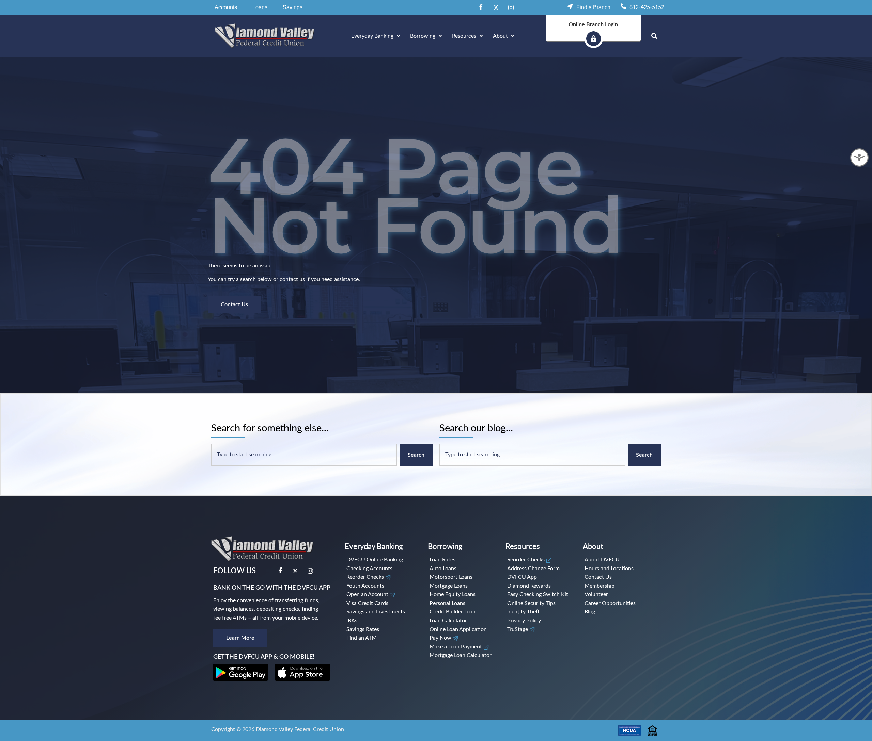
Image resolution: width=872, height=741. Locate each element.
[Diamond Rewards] (538, 586)
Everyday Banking (372, 36)
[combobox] (304, 455)
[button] (226, 7)
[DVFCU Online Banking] (381, 560)
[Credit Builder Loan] (461, 612)
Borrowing (422, 36)
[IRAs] (381, 620)
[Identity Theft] (538, 612)
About (500, 36)
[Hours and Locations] (614, 568)
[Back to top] (856, 723)
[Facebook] (481, 7)
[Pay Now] (461, 638)
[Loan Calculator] (461, 620)
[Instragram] (511, 7)
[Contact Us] (614, 577)
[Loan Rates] (461, 560)
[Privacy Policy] (538, 620)
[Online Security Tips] (538, 603)
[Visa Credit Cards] (381, 603)
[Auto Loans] (461, 568)
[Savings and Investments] (381, 612)
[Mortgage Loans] (461, 586)
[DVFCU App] (538, 577)
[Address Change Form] (538, 568)
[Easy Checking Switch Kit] (538, 594)
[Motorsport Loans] (461, 577)
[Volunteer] (614, 594)
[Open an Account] (381, 594)
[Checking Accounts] (381, 568)
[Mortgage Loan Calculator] (461, 655)
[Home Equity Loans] (461, 594)
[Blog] (614, 612)
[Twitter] (496, 7)
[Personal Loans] (461, 603)
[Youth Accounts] (381, 586)
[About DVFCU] (614, 560)
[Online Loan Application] (461, 629)
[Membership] (614, 586)
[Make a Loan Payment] (461, 647)
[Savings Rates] (381, 629)
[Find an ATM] (381, 638)
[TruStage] (538, 629)
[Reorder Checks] (381, 577)
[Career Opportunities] (614, 603)
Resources (464, 36)
